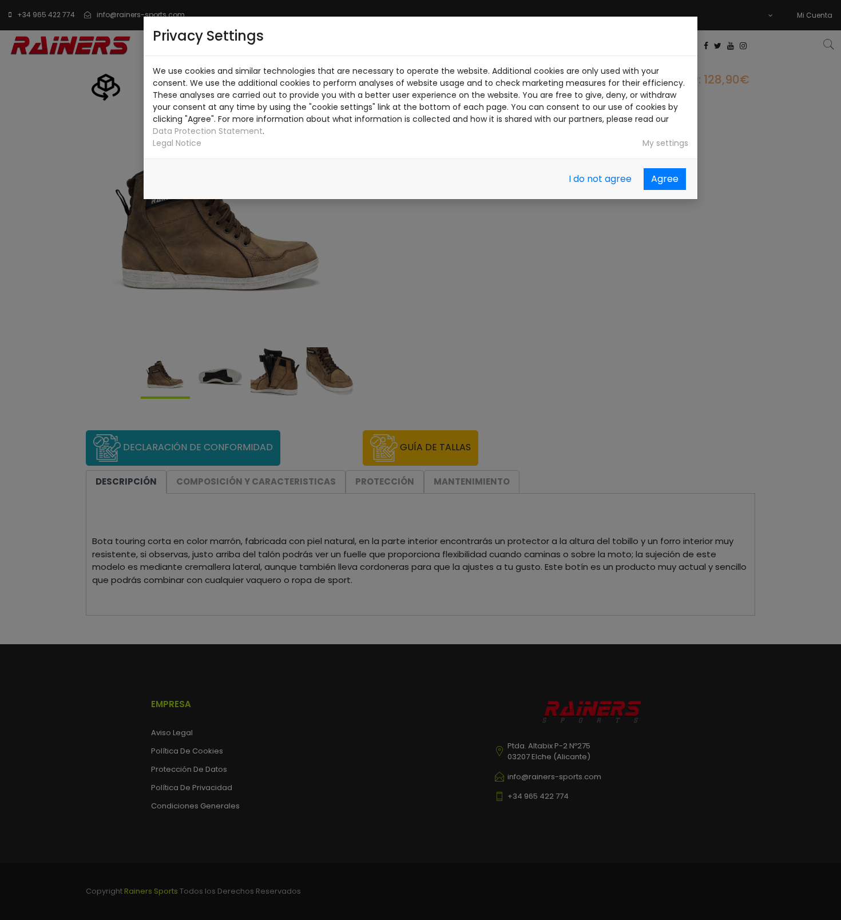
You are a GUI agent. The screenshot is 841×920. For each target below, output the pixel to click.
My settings (665, 143)
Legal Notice (177, 143)
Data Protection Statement (208, 131)
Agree (665, 178)
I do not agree (600, 178)
